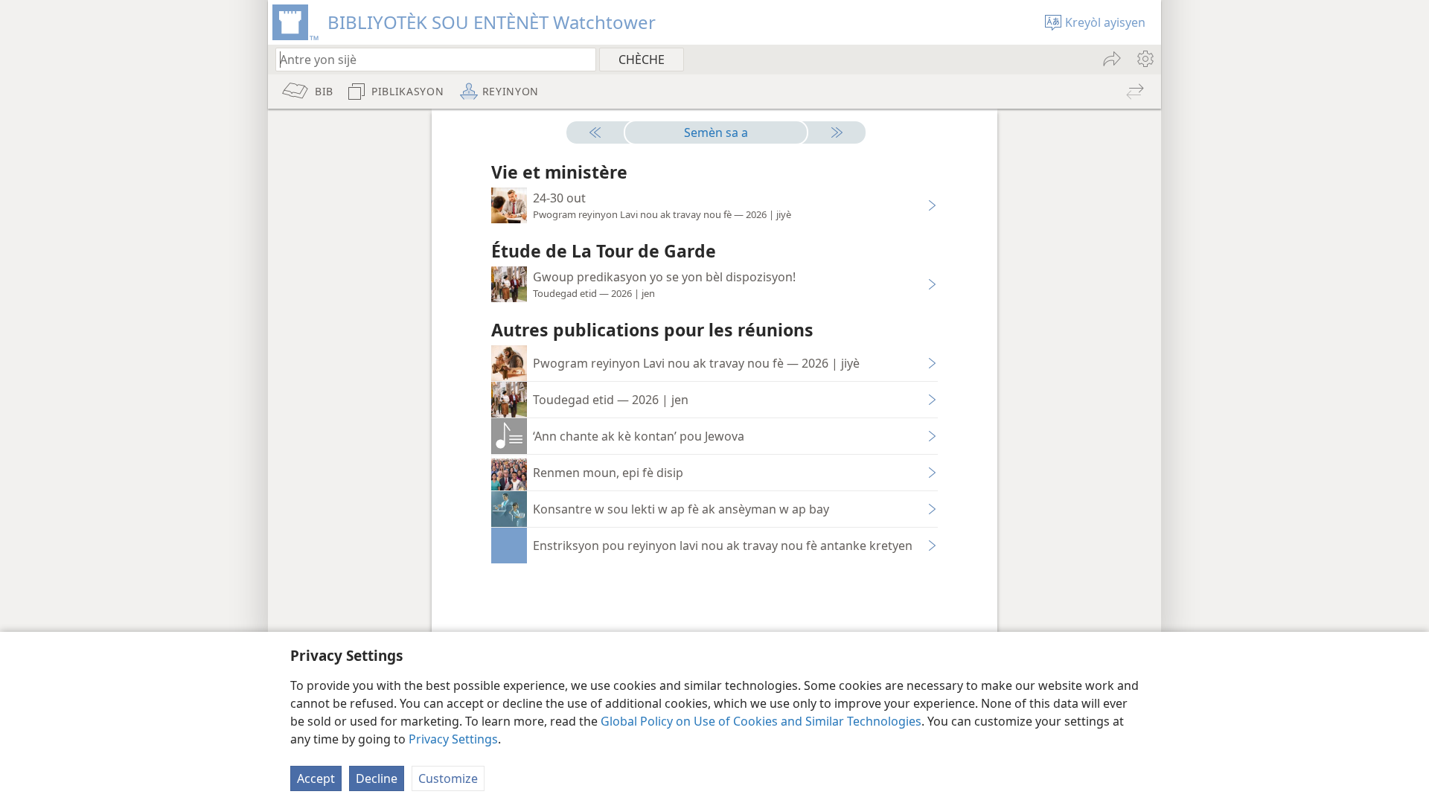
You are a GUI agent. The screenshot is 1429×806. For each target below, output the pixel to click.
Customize (448, 778)
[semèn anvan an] (601, 132)
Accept (316, 778)
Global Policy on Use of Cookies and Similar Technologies (761, 721)
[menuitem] (1144, 59)
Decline (376, 778)
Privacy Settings (453, 739)
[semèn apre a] (830, 132)
